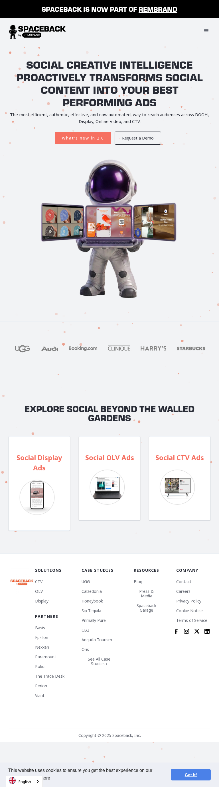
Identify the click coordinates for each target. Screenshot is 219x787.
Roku (39, 666)
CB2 (85, 630)
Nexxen (42, 647)
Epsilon (41, 637)
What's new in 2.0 (83, 138)
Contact (183, 581)
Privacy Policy (188, 601)
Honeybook (92, 601)
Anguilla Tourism (97, 640)
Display (41, 601)
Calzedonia (92, 591)
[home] (37, 31)
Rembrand (158, 9)
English (25, 781)
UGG (86, 581)
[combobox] (24, 781)
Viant (39, 695)
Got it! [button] (191, 774)
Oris (85, 649)
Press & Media (146, 593)
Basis (40, 628)
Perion (41, 686)
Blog (138, 581)
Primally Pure (94, 620)
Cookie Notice (189, 610)
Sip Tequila (91, 610)
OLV (39, 591)
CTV (38, 581)
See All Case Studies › (99, 661)
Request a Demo (138, 138)
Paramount (45, 657)
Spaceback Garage (146, 607)
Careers (183, 591)
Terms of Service (191, 620)
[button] (206, 31)
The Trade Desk (49, 676)
